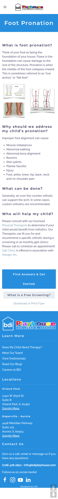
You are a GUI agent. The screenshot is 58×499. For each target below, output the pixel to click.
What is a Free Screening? (29, 295)
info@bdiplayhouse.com (40, 465)
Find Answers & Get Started (29, 279)
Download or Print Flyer (29, 303)
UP (53, 487)
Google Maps (10, 408)
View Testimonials (14, 358)
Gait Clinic (8, 250)
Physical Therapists (14, 225)
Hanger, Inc (9, 254)
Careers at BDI (11, 369)
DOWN (53, 494)
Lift (36, 486)
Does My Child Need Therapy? (22, 347)
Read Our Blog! (12, 364)
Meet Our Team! (12, 353)
